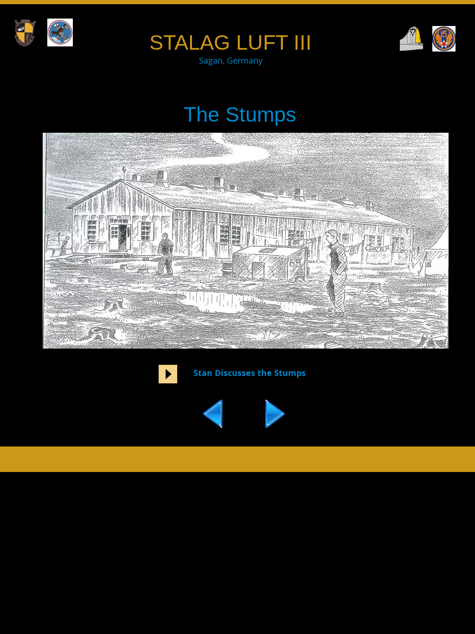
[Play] (168, 374)
